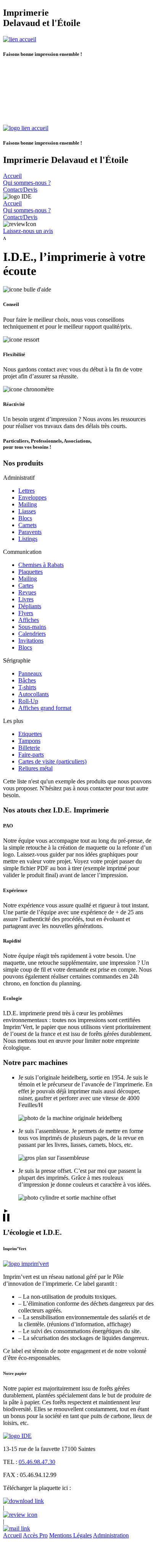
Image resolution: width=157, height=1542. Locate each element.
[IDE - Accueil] (17, 1436)
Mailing (27, 504)
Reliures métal (35, 768)
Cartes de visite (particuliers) (52, 761)
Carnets (27, 525)
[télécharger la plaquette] (23, 1501)
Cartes (26, 585)
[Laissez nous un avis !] (20, 1514)
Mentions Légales (70, 1535)
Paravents (30, 532)
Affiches (28, 620)
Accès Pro (35, 1535)
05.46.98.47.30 (37, 1462)
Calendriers (32, 633)
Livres (26, 599)
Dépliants (29, 606)
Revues (27, 592)
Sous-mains (32, 627)
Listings (27, 539)
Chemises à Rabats (41, 565)
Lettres (26, 490)
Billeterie (29, 747)
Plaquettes (30, 571)
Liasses (27, 511)
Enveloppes (32, 497)
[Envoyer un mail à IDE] (16, 1528)
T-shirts (27, 687)
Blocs (25, 518)
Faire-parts (31, 754)
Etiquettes (30, 734)
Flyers (25, 613)
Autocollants (33, 694)
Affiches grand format (44, 708)
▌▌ (7, 1217)
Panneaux (30, 673)
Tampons (29, 741)
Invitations (30, 640)
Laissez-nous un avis (28, 231)
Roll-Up (28, 701)
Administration (111, 1535)
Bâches (27, 680)
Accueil (12, 1535)
